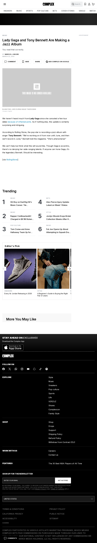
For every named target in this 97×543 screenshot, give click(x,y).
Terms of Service (57, 489)
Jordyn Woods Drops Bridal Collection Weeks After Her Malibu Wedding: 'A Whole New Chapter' (58, 218)
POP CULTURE (42, 11)
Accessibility (9, 518)
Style (48, 212)
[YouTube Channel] (28, 369)
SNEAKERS (8, 11)
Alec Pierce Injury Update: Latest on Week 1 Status (57, 203)
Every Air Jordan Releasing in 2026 (18, 294)
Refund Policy (54, 438)
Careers (52, 451)
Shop (50, 422)
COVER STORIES (67, 11)
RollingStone (12, 159)
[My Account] (89, 4)
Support (52, 430)
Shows (51, 405)
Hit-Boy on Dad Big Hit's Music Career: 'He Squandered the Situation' (21, 204)
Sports (51, 393)
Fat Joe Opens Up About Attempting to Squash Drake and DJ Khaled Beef (58, 231)
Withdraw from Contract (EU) (61, 442)
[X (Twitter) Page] (10, 369)
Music (4, 35)
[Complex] (48, 4)
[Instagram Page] (22, 369)
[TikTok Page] (40, 369)
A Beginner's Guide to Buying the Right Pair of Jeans (52, 295)
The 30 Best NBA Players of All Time (65, 463)
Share (37, 61)
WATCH (93, 11)
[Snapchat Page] (34, 369)
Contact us (53, 455)
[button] (48, 499)
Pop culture (53, 389)
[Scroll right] (69, 269)
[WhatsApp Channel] (16, 369)
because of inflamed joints (19, 122)
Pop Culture (15, 225)
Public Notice (56, 514)
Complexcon (54, 409)
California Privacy (12, 514)
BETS (55, 11)
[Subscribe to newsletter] (63, 480)
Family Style (53, 413)
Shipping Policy (55, 434)
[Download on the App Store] (12, 346)
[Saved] (85, 4)
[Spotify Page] (46, 369)
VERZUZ (82, 11)
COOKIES (5, 523)
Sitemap (53, 518)
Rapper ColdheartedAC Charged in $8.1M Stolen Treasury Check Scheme (21, 218)
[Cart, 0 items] (93, 4)
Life (50, 397)
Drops (51, 426)
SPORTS (29, 11)
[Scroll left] (4, 269)
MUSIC (19, 11)
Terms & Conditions (13, 509)
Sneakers (8, 291)
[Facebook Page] (3, 369)
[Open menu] (4, 4)
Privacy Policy (41, 489)
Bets (48, 198)
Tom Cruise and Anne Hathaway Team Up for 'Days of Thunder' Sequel (21, 231)
